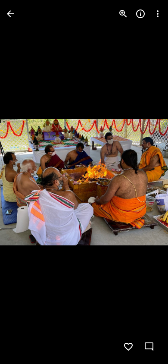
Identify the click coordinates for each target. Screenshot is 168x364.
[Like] (128, 347)
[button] (24, 182)
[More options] (157, 13)
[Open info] (140, 13)
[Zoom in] (123, 13)
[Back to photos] (10, 13)
